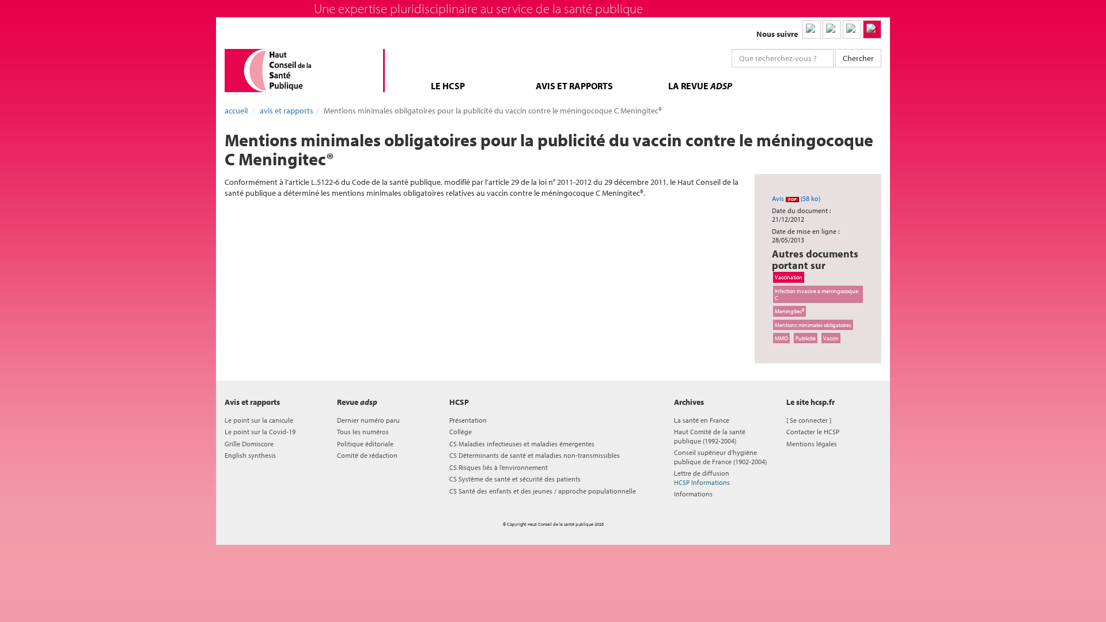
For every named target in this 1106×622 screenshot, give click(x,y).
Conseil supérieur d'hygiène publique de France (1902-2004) (720, 456)
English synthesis (250, 455)
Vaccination (788, 277)
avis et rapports (574, 86)
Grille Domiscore (249, 443)
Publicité (806, 338)
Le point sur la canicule (259, 420)
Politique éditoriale (365, 443)
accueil (236, 110)
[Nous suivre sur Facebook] (852, 29)
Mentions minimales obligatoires (813, 324)
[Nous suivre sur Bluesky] (832, 29)
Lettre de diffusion (702, 477)
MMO (781, 338)
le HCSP (448, 86)
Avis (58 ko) (796, 198)
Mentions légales (811, 443)
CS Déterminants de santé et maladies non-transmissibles (534, 455)
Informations (693, 494)
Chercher (858, 58)
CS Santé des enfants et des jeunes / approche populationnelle (542, 491)
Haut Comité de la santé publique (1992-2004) (709, 436)
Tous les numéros (363, 431)
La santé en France (701, 420)
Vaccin (831, 338)
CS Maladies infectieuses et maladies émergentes (521, 443)
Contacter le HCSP (812, 431)
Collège (460, 431)
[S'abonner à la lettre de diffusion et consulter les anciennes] (872, 29)
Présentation (468, 420)
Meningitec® (789, 311)
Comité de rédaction (367, 455)
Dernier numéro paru (368, 420)
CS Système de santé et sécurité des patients (515, 479)
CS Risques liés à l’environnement (498, 467)
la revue (700, 86)
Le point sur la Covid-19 (260, 431)
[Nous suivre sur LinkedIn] (811, 29)
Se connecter (809, 420)
